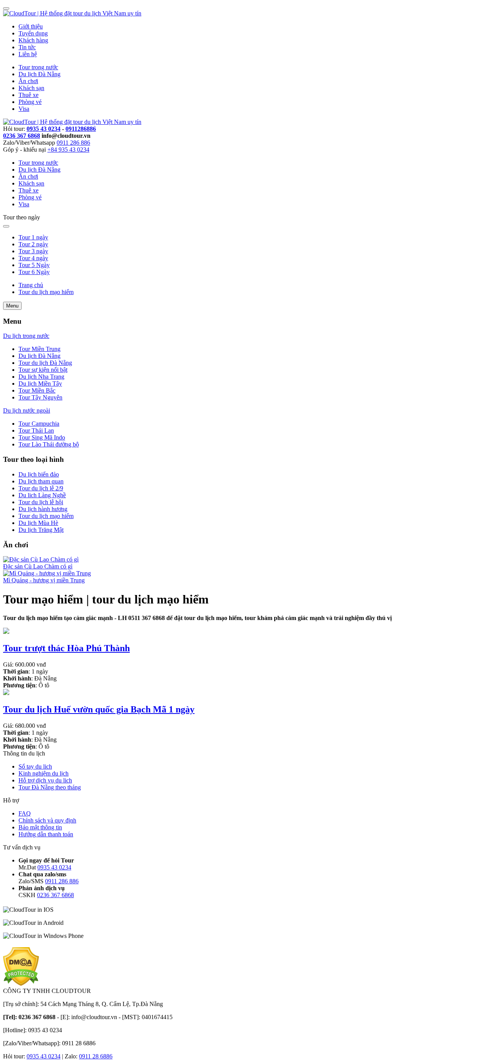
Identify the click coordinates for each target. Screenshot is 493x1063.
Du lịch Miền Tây (40, 383)
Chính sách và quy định (47, 820)
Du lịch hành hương (42, 509)
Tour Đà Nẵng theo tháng (49, 787)
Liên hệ (27, 54)
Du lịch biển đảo (38, 474)
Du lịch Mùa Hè (38, 523)
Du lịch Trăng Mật (41, 529)
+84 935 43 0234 (68, 149)
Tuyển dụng (33, 33)
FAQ (24, 813)
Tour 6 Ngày (34, 272)
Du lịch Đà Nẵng (39, 74)
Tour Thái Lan (36, 430)
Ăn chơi (28, 81)
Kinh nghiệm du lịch (43, 773)
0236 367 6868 (21, 135)
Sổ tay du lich (35, 766)
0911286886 (80, 128)
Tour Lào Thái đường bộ (48, 444)
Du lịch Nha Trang (41, 376)
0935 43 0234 (43, 128)
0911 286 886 (73, 142)
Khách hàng (33, 40)
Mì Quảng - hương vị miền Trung (44, 580)
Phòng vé (30, 102)
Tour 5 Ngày (34, 265)
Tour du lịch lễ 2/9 (40, 488)
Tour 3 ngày (33, 251)
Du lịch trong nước (26, 336)
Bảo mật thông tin (40, 827)
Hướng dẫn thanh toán (45, 834)
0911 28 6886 (95, 1056)
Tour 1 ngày (33, 237)
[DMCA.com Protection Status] (21, 984)
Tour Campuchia (38, 423)
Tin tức (27, 47)
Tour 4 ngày (33, 258)
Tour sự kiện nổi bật (42, 369)
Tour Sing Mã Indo (41, 437)
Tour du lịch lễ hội (40, 502)
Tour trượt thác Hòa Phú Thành (66, 648)
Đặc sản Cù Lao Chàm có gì (37, 566)
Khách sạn (31, 88)
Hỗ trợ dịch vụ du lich (45, 780)
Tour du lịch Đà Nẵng (45, 362)
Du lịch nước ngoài (26, 410)
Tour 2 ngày (33, 244)
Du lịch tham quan (41, 481)
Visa (23, 108)
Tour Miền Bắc (36, 390)
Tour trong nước (38, 67)
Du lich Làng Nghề (42, 495)
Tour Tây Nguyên (40, 397)
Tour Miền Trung (39, 349)
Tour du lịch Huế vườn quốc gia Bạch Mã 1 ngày (99, 709)
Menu (12, 306)
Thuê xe (28, 95)
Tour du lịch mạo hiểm (46, 516)
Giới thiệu (30, 26)
